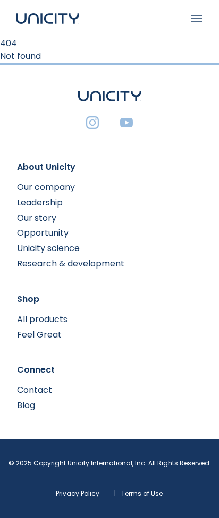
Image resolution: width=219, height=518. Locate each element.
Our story (36, 218)
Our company (46, 187)
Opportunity (43, 233)
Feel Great (39, 335)
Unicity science (48, 248)
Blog (26, 405)
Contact (34, 390)
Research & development (70, 263)
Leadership (40, 202)
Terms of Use (142, 493)
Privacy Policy (77, 493)
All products (42, 319)
